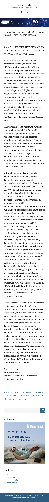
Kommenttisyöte (11, 480)
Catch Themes (31, 498)
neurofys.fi (24, 5)
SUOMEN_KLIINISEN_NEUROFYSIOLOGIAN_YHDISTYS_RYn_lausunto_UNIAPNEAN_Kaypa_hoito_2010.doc (24, 395)
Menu (25, 12)
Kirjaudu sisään (11, 475)
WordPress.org (11, 483)
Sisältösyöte (10, 478)
